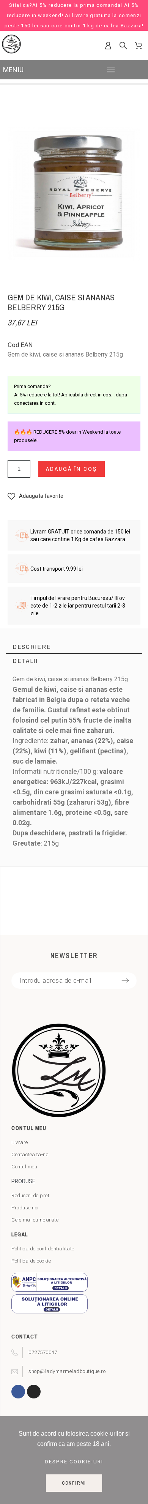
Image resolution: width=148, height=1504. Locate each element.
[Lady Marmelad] (11, 45)
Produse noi (25, 1207)
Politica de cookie (31, 1261)
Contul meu (24, 1166)
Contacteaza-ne (29, 1154)
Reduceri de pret (30, 1195)
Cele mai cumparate (34, 1220)
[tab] (74, 647)
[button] (35, 496)
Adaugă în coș (71, 469)
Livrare (19, 1142)
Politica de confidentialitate (42, 1248)
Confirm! (74, 1483)
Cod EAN (20, 345)
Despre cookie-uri (74, 1462)
